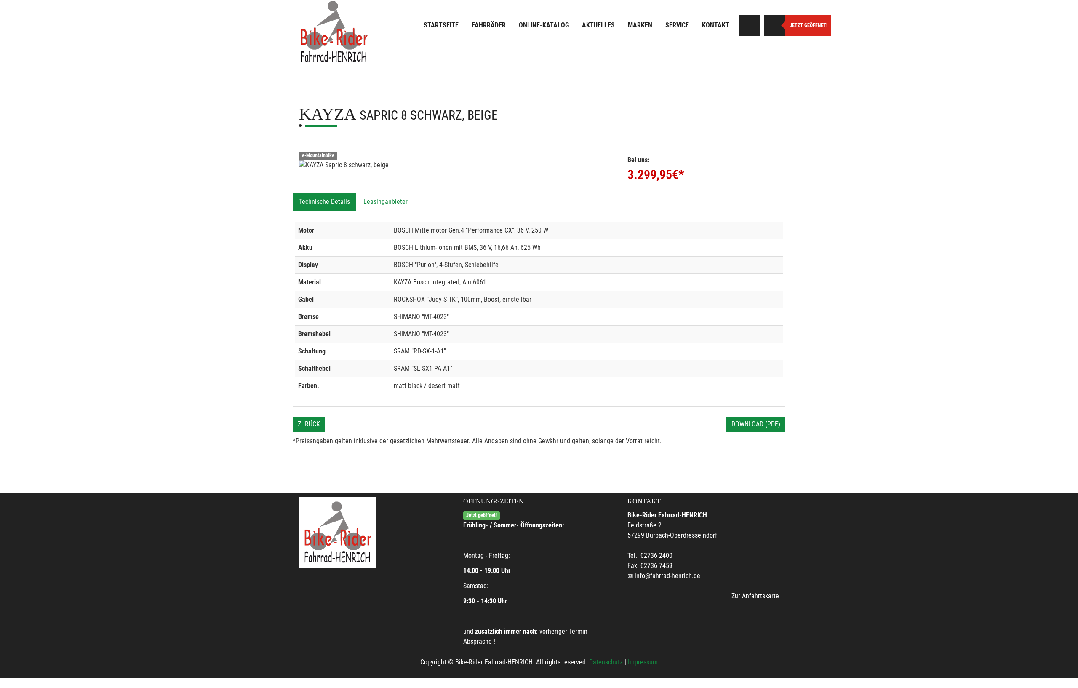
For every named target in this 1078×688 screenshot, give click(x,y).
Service (677, 25)
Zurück (309, 424)
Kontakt (715, 25)
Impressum (643, 662)
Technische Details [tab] (324, 202)
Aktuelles (598, 25)
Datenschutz (606, 662)
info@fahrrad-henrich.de (667, 576)
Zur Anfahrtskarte (755, 596)
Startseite (441, 25)
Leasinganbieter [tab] (385, 202)
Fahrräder (489, 25)
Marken (640, 25)
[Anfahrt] (749, 25)
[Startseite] (334, 32)
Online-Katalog (544, 25)
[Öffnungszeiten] (774, 25)
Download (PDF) (755, 424)
